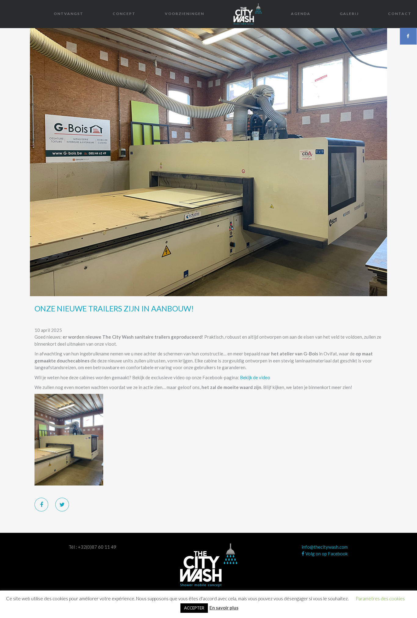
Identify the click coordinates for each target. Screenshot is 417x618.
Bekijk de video (255, 377)
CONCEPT (124, 13)
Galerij (349, 13)
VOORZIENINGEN (184, 13)
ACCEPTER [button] (194, 607)
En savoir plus (223, 607)
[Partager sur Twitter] (62, 504)
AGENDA (300, 13)
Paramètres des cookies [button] (380, 598)
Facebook (408, 36)
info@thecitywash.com (325, 547)
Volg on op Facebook (326, 553)
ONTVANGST (68, 13)
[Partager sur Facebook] (41, 504)
